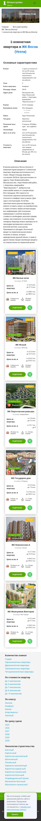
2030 (7, 740)
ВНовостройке (13, 3)
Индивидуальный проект (17, 778)
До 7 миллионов (12, 687)
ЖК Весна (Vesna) (30, 32)
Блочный (9, 750)
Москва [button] (9, 5)
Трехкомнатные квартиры (17, 668)
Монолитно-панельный (16, 784)
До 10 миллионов (13, 693)
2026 (7, 728)
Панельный (10, 762)
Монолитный (11, 759)
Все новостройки (20, 27)
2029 (7, 737)
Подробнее (17, 308)
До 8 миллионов (12, 690)
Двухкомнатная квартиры (17, 665)
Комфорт (9, 706)
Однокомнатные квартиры (17, 662)
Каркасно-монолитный (16, 765)
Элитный (9, 715)
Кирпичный (10, 753)
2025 (7, 725)
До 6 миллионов (12, 684)
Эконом (8, 703)
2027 (7, 731)
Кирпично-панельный (15, 772)
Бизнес (8, 709)
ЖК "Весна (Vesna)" (10, 29)
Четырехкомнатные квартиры (19, 672)
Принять (14, 814)
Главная (5, 27)
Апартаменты (11, 712)
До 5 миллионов (12, 681)
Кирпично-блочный (14, 775)
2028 (7, 734)
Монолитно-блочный (15, 781)
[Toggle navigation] (34, 3)
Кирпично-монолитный (16, 756)
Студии (8, 659)
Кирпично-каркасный (15, 769)
